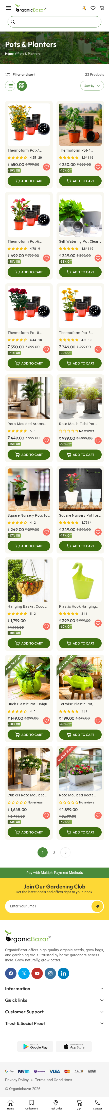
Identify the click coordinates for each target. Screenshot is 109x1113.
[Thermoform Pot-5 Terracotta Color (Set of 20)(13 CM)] (80, 327)
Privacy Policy (17, 1080)
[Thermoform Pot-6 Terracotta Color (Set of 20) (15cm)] (29, 236)
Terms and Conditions (53, 1080)
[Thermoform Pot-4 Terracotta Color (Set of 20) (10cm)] (80, 144)
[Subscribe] (97, 906)
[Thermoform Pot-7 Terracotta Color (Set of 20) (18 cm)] (29, 144)
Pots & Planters (28, 53)
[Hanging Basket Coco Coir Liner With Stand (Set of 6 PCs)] (29, 604)
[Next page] (66, 853)
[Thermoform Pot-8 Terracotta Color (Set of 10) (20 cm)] (29, 327)
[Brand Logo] (28, 936)
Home (9, 53)
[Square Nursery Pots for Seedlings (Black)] (29, 509)
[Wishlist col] (46, 167)
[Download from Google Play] (35, 1046)
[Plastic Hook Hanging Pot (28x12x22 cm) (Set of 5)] (80, 604)
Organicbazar (20, 1089)
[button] (8, 8)
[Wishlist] (93, 8)
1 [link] (42, 852)
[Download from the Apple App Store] (74, 1046)
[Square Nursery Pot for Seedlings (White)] (80, 509)
